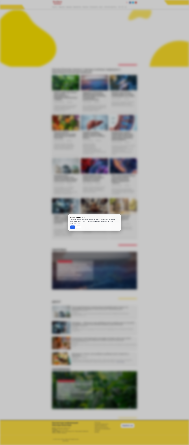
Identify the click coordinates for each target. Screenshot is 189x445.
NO (78, 227)
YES (72, 227)
